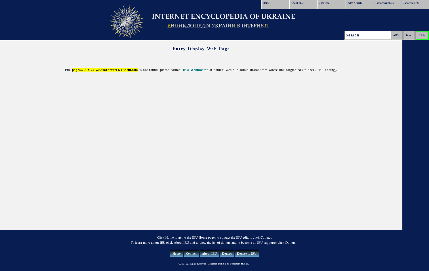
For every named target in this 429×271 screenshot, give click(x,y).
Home (266, 2)
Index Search (354, 2)
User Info (324, 2)
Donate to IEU (410, 2)
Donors (227, 253)
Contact (191, 253)
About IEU (297, 2)
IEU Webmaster (195, 70)
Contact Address (384, 2)
